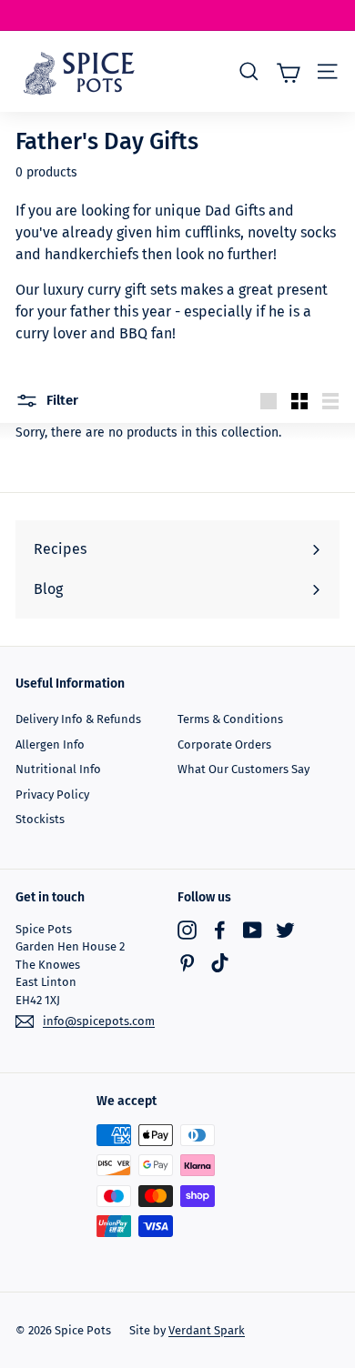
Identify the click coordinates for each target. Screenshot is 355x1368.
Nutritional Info (58, 769)
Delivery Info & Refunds (78, 719)
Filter (60, 400)
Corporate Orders (224, 744)
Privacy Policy (52, 794)
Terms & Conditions (230, 719)
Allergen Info (50, 744)
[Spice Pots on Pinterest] (187, 962)
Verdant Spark (206, 1330)
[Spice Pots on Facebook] (219, 930)
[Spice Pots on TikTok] (219, 962)
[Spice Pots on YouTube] (252, 930)
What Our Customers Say (243, 769)
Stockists (40, 819)
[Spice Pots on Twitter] (285, 930)
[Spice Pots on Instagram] (187, 930)
